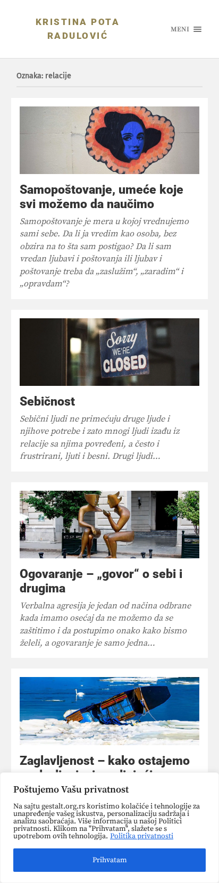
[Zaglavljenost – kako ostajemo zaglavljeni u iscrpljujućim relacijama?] (110, 711)
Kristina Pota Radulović (78, 28)
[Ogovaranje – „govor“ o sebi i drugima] (110, 524)
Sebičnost (47, 401)
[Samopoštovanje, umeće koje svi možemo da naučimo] (110, 140)
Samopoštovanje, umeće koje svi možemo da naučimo (101, 197)
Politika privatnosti (141, 836)
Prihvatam (109, 860)
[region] (109, 827)
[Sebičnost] (110, 352)
